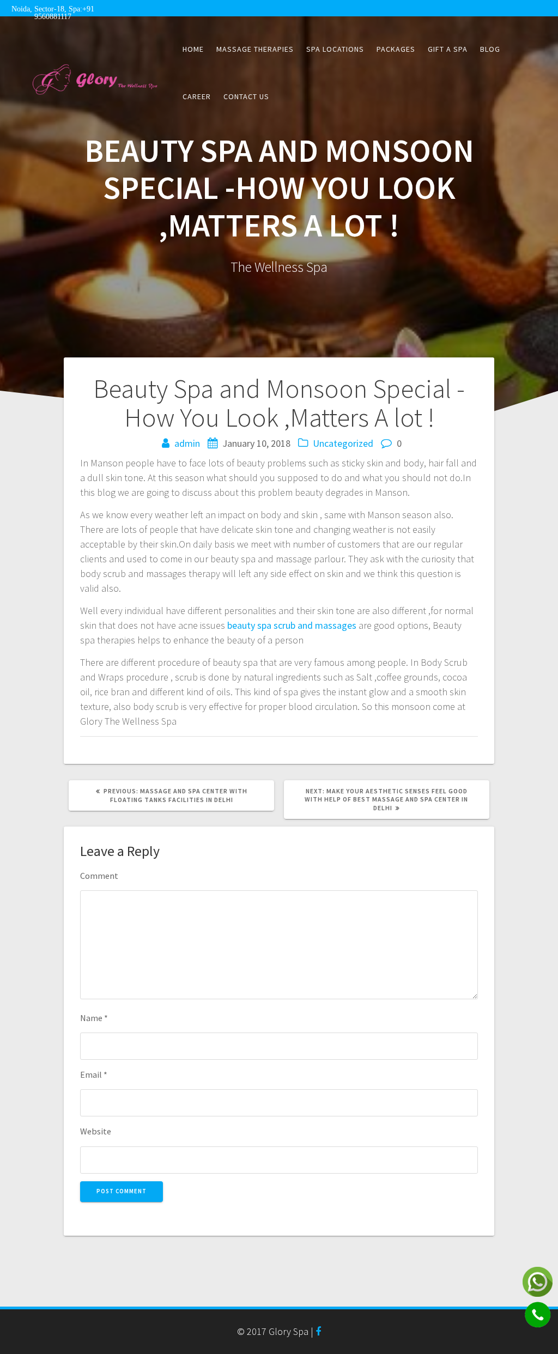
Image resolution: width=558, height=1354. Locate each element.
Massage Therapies (255, 49)
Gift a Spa (448, 49)
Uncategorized (343, 443)
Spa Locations (335, 49)
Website (95, 1131)
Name (94, 1017)
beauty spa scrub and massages (291, 625)
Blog (490, 49)
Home (193, 49)
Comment (99, 875)
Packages (396, 49)
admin (187, 443)
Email (93, 1074)
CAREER (197, 96)
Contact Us (246, 96)
